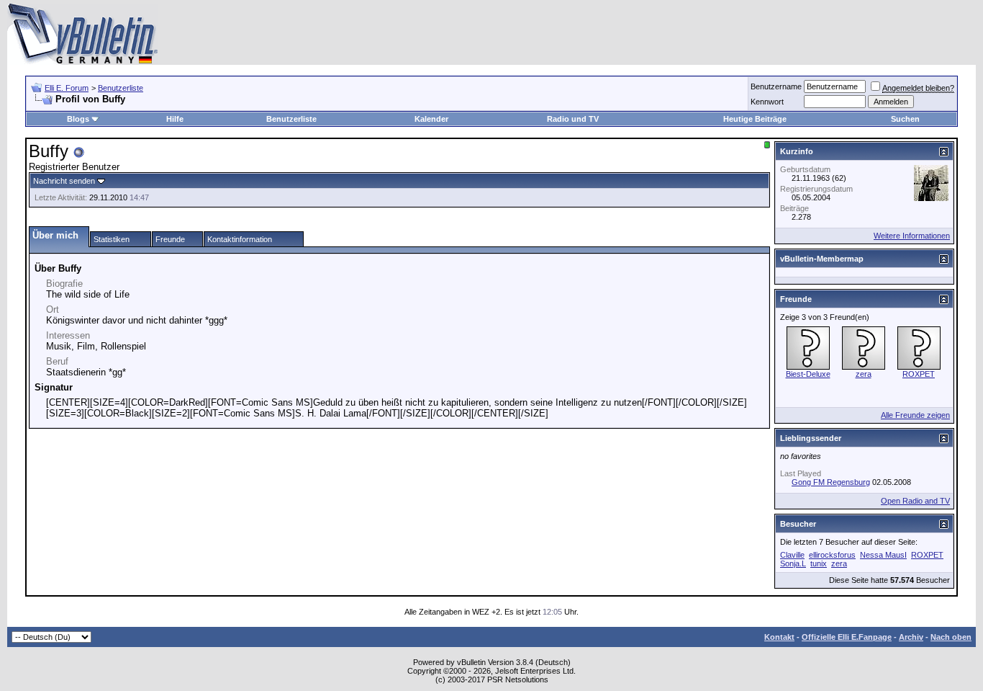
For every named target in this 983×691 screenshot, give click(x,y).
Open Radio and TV (915, 500)
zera (863, 374)
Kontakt (779, 637)
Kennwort (767, 101)
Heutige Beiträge (755, 119)
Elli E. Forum (67, 88)
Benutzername (776, 86)
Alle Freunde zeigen (915, 415)
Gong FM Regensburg (831, 482)
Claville (792, 554)
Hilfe (175, 119)
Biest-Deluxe (808, 374)
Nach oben (950, 637)
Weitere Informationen (912, 235)
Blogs (78, 119)
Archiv (911, 637)
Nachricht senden (64, 181)
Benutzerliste (120, 88)
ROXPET (918, 374)
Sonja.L (793, 563)
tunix (818, 563)
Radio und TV (573, 119)
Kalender (431, 119)
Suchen (905, 119)
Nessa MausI (883, 554)
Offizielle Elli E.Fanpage (847, 637)
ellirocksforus (832, 554)
